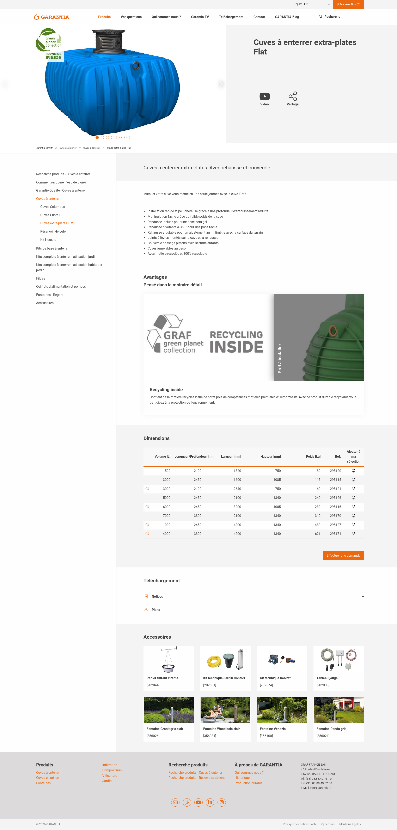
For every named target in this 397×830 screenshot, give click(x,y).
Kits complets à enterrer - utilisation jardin (66, 257)
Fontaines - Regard (49, 295)
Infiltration (109, 765)
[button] (221, 84)
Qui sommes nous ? (249, 773)
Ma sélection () (349, 4)
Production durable (248, 783)
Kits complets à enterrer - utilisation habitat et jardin (69, 267)
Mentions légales (350, 824)
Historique (242, 778)
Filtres (40, 278)
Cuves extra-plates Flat (56, 223)
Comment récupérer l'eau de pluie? (61, 182)
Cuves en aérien (47, 778)
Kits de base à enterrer (52, 248)
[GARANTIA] (51, 17)
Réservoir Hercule (53, 231)
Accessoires (45, 303)
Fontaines (43, 783)
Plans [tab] (156, 610)
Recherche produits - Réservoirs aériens (197, 778)
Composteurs (112, 770)
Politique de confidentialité (300, 824)
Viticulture (109, 776)
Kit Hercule (48, 240)
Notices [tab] (157, 596)
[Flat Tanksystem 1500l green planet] (113, 84)
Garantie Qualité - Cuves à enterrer (61, 190)
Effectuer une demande (343, 555)
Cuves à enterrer (48, 199)
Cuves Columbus (52, 207)
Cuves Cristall (50, 215)
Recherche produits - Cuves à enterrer (63, 174)
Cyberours (328, 824)
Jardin (107, 781)
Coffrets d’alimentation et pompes (61, 286)
